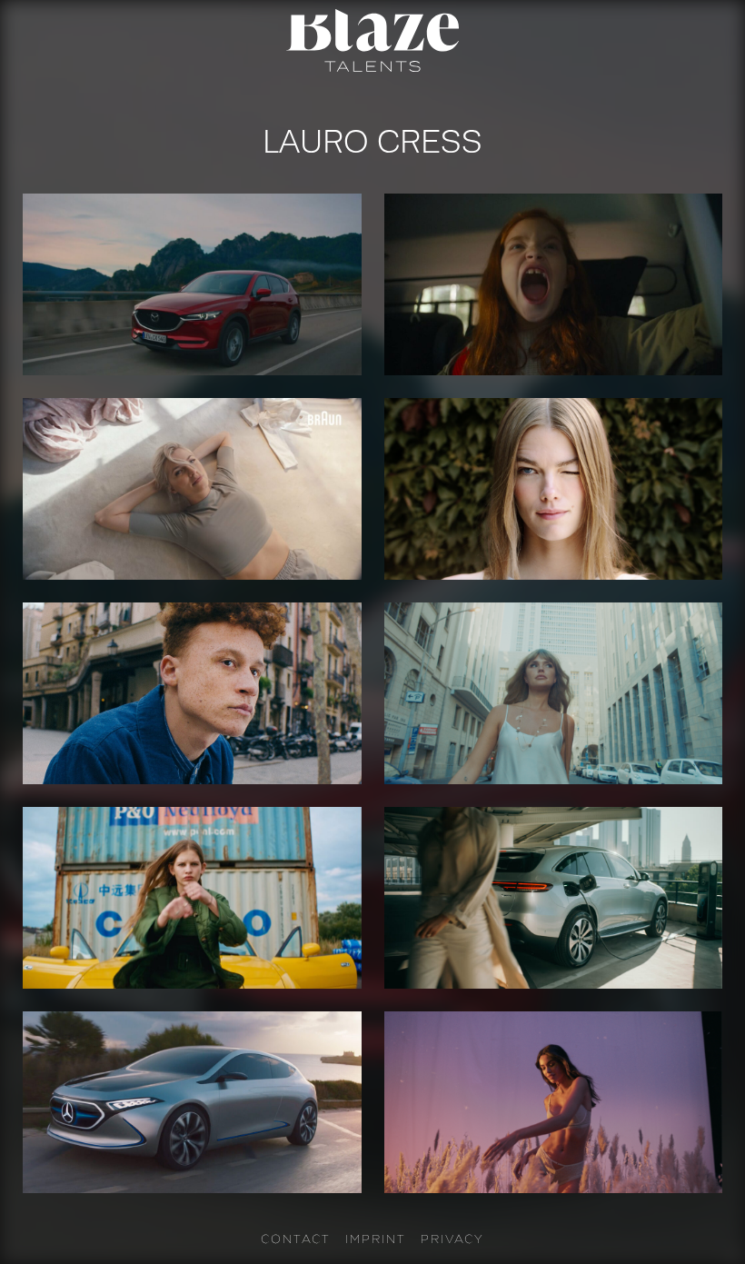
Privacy (452, 1238)
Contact (296, 1238)
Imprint (375, 1238)
